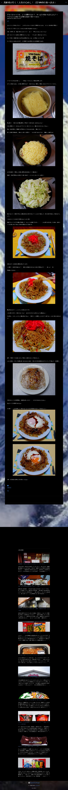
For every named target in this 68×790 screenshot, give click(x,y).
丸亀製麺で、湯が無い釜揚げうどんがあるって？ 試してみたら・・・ (33, 563)
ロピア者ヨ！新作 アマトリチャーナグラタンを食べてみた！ (31, 655)
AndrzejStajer (37, 785)
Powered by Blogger (35, 782)
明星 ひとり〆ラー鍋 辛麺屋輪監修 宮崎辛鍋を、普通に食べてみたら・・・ (33, 768)
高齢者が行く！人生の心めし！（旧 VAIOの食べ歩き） (30, 2)
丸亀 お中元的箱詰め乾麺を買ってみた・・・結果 (28, 586)
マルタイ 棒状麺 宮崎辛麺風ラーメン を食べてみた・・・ (31, 632)
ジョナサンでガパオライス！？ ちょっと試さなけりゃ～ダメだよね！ (33, 677)
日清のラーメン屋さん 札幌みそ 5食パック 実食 (28, 746)
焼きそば (9, 487)
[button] (8, 21)
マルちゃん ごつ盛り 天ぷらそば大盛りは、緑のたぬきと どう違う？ (32, 699)
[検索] (58, 2)
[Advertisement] (34, 515)
